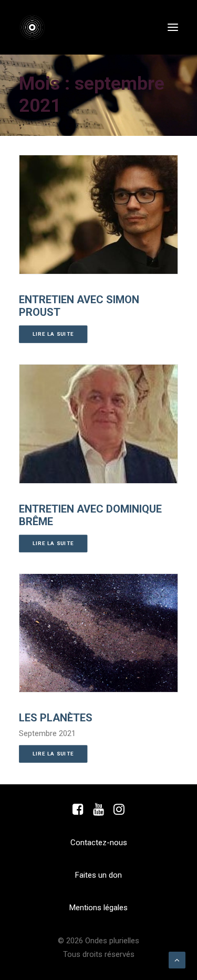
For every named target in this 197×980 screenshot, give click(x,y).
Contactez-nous (98, 842)
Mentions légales (98, 907)
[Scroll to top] (177, 959)
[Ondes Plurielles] (38, 27)
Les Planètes (55, 717)
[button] (173, 27)
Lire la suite (53, 334)
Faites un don (98, 875)
